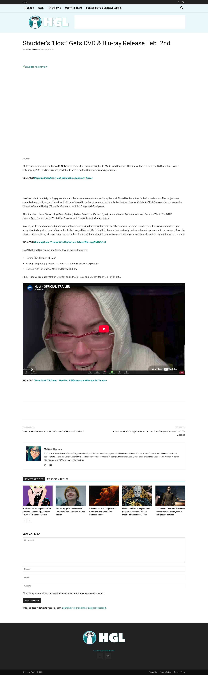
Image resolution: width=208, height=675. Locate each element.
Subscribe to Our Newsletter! (104, 7)
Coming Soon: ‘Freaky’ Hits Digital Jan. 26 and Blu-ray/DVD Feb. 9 (70, 242)
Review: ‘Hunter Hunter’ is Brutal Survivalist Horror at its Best (53, 431)
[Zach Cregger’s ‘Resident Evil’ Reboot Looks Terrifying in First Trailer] (71, 496)
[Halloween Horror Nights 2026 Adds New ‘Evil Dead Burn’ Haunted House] (104, 496)
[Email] (61, 56)
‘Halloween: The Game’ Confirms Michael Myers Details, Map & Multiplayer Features (170, 512)
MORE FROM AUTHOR (57, 479)
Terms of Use (179, 672)
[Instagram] (183, 2)
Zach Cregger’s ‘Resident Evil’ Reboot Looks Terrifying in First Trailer (70, 512)
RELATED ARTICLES (34, 479)
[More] (68, 56)
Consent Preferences (104, 650)
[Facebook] (178, 2)
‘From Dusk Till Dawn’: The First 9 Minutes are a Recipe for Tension (70, 380)
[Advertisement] (129, 22)
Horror (29, 7)
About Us (153, 672)
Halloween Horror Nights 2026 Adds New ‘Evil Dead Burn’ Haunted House (102, 512)
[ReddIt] (54, 56)
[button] (181, 8)
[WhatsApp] (47, 56)
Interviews (54, 7)
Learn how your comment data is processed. (84, 607)
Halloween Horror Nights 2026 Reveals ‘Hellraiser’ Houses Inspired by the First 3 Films (136, 512)
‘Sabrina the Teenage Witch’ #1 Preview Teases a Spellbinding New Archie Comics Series (37, 512)
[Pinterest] (40, 56)
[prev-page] (24, 521)
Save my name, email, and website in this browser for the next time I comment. (65, 593)
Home (25, 2)
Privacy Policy (165, 672)
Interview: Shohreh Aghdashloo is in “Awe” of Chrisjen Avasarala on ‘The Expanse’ (149, 433)
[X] (33, 56)
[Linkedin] (51, 465)
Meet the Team (73, 7)
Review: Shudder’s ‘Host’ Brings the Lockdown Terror (63, 177)
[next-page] (29, 521)
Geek (41, 7)
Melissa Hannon (32, 49)
